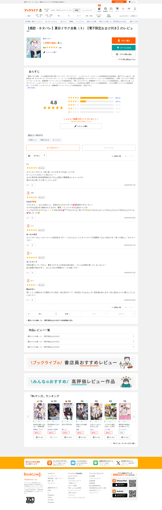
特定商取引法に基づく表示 (97, 488)
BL (59, 16)
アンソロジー (123, 429)
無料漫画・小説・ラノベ (55, 478)
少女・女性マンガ (49, 16)
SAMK (56, 429)
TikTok (50, 497)
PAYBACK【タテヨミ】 (53, 425)
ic (31, 253)
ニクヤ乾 (107, 429)
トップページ (52, 476)
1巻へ (40, 314)
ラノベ (79, 16)
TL (69, 16)
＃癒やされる (44, 140)
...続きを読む (31, 87)
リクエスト (71, 495)
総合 (29, 16)
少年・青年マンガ (39, 16)
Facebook (51, 502)
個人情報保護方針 (95, 485)
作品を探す (71, 478)
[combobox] (62, 10)
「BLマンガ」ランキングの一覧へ (124, 443)
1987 (32, 193)
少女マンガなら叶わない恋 (95, 425)
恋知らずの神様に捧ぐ (81, 425)
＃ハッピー (56, 140)
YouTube (50, 500)
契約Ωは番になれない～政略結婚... (39, 425)
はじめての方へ (124, 16)
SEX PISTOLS (67, 424)
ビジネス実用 (99, 16)
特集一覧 (50, 481)
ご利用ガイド (134, 16)
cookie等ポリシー (95, 490)
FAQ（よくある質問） (75, 488)
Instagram (51, 495)
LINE (49, 490)
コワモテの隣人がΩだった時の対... (109, 426)
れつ (32, 280)
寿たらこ (64, 429)
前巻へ (67, 314)
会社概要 (92, 476)
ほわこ (92, 429)
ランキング (51, 483)
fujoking (50, 429)
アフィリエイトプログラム (76, 497)
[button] (39, 437)
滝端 (77, 429)
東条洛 (35, 429)
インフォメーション (74, 490)
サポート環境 (72, 485)
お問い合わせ (72, 493)
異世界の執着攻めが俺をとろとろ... (124, 426)
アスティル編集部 (44, 429)
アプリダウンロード (74, 481)
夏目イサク (47, 38)
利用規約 (92, 483)
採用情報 (92, 481)
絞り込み (46, 10)
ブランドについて (95, 478)
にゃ (32, 225)
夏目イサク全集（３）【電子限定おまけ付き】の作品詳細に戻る (50, 320)
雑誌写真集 (109, 16)
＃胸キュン (32, 140)
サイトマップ (93, 493)
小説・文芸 (88, 16)
